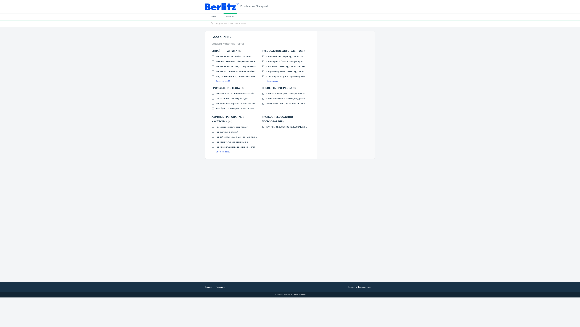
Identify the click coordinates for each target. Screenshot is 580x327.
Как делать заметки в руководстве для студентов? (290, 66)
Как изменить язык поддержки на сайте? (235, 146)
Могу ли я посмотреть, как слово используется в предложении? (246, 76)
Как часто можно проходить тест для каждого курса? (241, 103)
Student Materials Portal (227, 44)
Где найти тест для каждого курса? (232, 98)
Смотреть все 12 (223, 81)
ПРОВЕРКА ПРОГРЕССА (278, 88)
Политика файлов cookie (360, 287)
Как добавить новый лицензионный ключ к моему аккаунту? (244, 136)
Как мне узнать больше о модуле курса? (285, 61)
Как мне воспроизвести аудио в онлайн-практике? (240, 71)
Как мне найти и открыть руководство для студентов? (292, 56)
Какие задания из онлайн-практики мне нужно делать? (242, 61)
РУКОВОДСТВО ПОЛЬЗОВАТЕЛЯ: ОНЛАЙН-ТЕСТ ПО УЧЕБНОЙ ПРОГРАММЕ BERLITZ (253, 93)
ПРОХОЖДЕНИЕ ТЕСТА (227, 88)
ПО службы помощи (282, 294)
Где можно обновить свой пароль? (232, 127)
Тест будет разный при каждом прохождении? (238, 108)
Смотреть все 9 (272, 81)
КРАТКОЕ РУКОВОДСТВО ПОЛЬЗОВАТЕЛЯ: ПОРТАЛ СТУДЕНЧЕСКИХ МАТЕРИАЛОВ (303, 127)
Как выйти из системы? (227, 131)
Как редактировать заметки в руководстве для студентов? (294, 71)
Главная (212, 16)
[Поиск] (212, 24)
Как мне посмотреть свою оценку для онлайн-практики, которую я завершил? (303, 98)
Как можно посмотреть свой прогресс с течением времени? (294, 93)
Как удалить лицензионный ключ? (232, 141)
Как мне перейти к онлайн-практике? (233, 56)
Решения (230, 16)
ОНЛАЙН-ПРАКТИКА (226, 51)
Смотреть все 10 (223, 151)
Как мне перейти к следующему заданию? (236, 66)
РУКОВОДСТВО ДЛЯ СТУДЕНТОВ (284, 51)
